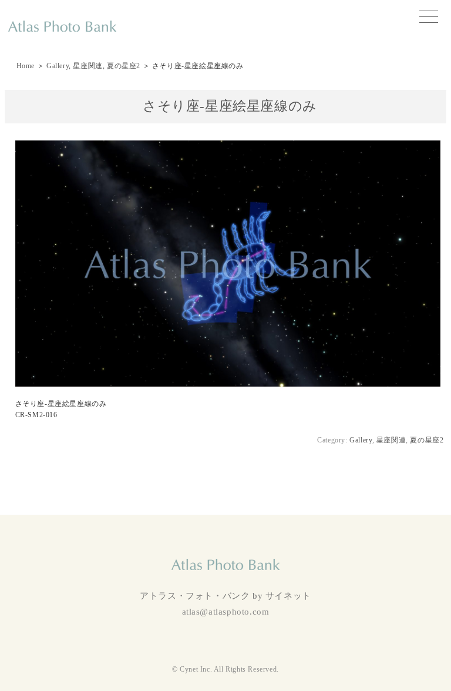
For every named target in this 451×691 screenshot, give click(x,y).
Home (25, 66)
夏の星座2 (123, 66)
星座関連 (87, 66)
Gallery (57, 66)
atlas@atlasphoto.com (226, 611)
